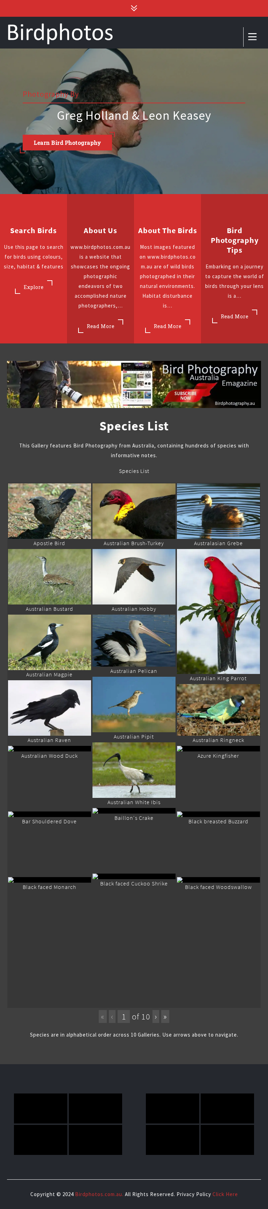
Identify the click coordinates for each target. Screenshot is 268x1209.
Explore (34, 287)
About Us (100, 230)
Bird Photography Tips (235, 240)
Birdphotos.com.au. (99, 1194)
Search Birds (33, 230)
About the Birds (167, 230)
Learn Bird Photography (67, 142)
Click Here (225, 1194)
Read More (100, 326)
